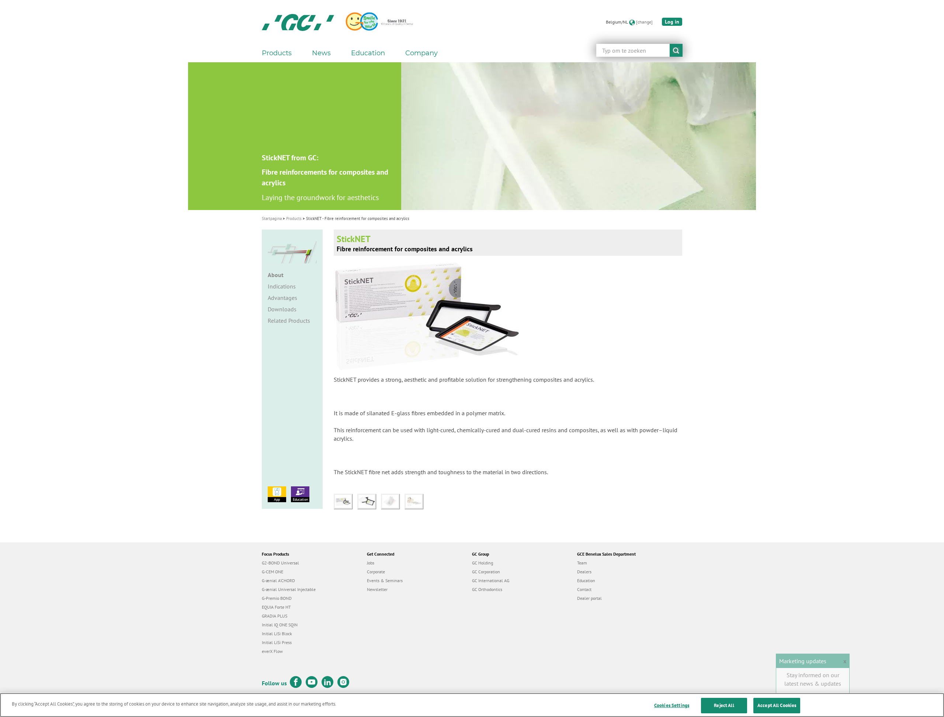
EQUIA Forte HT (276, 607)
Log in (672, 21)
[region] (472, 705)
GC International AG (490, 580)
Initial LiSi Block (277, 633)
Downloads (282, 309)
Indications (282, 286)
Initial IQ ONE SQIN (280, 624)
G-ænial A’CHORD (278, 580)
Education (300, 499)
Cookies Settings (671, 705)
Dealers (584, 571)
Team (582, 563)
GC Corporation (486, 571)
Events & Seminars (385, 580)
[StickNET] (345, 500)
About (276, 275)
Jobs (370, 563)
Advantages (282, 297)
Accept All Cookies (776, 705)
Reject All (724, 705)
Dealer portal (589, 598)
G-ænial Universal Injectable (289, 589)
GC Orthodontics (487, 589)
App (277, 499)
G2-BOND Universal (280, 563)
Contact (584, 589)
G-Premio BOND (277, 598)
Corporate (376, 571)
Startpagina (272, 218)
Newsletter (377, 589)
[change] (644, 22)
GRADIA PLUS (274, 616)
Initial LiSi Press (277, 642)
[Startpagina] (298, 22)
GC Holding (482, 563)
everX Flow (272, 651)
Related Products (289, 320)
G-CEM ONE (272, 571)
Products (294, 218)
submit (676, 50)
